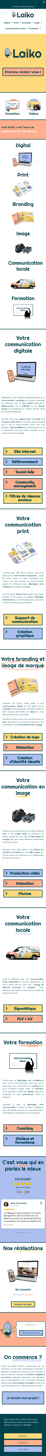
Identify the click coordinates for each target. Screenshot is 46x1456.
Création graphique (25, 633)
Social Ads (25, 472)
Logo (33, 114)
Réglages (23, 1436)
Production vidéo (25, 873)
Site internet (25, 451)
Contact (15, 6)
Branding (26, 23)
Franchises (30, 6)
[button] (6, 105)
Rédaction (25, 747)
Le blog (22, 6)
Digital (7, 23)
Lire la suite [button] (8, 1225)
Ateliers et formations (24, 1140)
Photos (25, 893)
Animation (25, 883)
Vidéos (12, 114)
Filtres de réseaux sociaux (24, 498)
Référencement (25, 461)
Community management (25, 484)
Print (16, 23)
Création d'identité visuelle (25, 759)
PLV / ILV (25, 1018)
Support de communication (25, 619)
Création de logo (24, 737)
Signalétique (25, 1008)
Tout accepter (23, 1449)
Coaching (25, 1128)
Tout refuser (23, 1443)
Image (37, 23)
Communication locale (15, 28)
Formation (34, 28)
